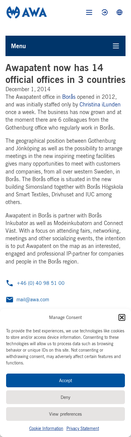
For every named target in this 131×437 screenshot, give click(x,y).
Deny (65, 397)
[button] (122, 317)
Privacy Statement (82, 428)
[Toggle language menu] (119, 12)
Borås (69, 96)
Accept (65, 380)
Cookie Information (46, 428)
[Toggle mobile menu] (89, 12)
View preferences (65, 414)
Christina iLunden (100, 104)
